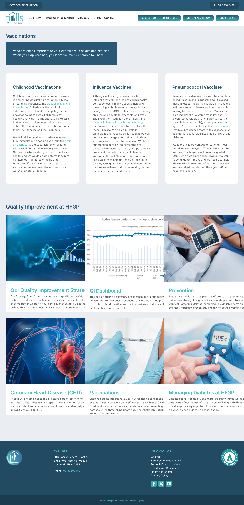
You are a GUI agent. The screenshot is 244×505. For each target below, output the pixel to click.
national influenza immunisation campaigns (119, 122)
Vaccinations (142, 347)
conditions (221, 126)
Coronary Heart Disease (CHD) (63, 347)
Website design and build (110, 500)
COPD (125, 148)
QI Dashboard (142, 245)
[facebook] (154, 484)
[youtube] (169, 484)
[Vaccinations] (141, 351)
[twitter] (161, 484)
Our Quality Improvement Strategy (63, 245)
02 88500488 (72, 470)
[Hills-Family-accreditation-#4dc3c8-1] (230, 449)
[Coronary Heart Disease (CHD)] (62, 351)
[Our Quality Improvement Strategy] (62, 248)
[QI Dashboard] (141, 248)
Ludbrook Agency (137, 500)
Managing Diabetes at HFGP (221, 347)
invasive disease (202, 111)
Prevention (221, 245)
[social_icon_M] (14, 449)
